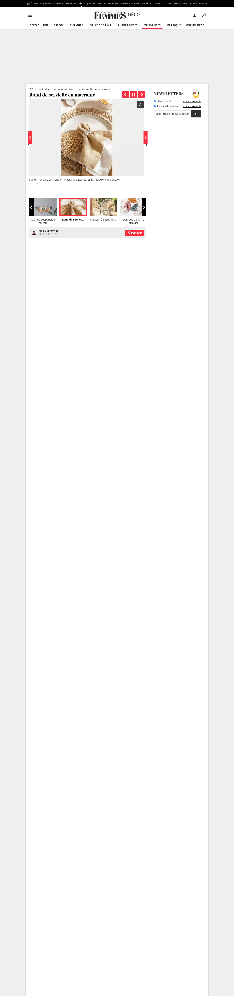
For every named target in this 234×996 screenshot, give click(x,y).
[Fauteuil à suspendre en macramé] (141, 94)
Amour (101, 3)
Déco (81, 3)
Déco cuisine (38, 25)
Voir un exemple (192, 101)
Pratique (174, 25)
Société (146, 3)
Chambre (76, 25)
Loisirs (167, 3)
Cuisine (58, 3)
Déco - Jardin (164, 101)
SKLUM (116, 179)
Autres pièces (127, 25)
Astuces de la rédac (167, 106)
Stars (156, 3)
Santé (135, 3)
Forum (203, 3)
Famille (125, 3)
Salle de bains (100, 25)
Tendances (152, 25)
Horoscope (180, 3)
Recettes (70, 3)
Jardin (91, 3)
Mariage (113, 3)
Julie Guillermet (48, 230)
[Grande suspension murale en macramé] (125, 94)
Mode (37, 3)
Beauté (47, 3)
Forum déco (195, 25)
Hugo (193, 3)
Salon (58, 25)
